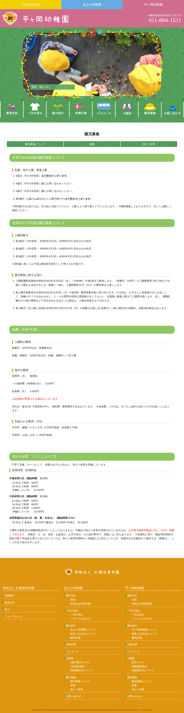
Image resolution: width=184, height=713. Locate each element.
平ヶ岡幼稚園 (153, 4)
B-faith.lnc (135, 710)
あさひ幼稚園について (83, 629)
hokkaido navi (147, 710)
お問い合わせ (73, 696)
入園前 (69, 658)
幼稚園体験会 (139, 666)
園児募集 (71, 677)
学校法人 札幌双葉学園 (18, 588)
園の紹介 (71, 625)
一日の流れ (72, 610)
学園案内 (9, 595)
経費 (92, 144)
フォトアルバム (13, 616)
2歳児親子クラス (79, 662)
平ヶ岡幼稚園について (144, 629)
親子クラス (138, 662)
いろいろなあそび (80, 618)
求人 (7, 609)
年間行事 (71, 644)
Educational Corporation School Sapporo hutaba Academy (76, 710)
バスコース (72, 651)
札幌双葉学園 (30, 4)
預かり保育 (148, 144)
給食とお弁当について (83, 633)
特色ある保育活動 (80, 603)
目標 (72, 599)
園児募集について (35, 144)
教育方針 (9, 602)
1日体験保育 (77, 666)
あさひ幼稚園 (92, 4)
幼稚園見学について (81, 670)
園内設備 (75, 637)
